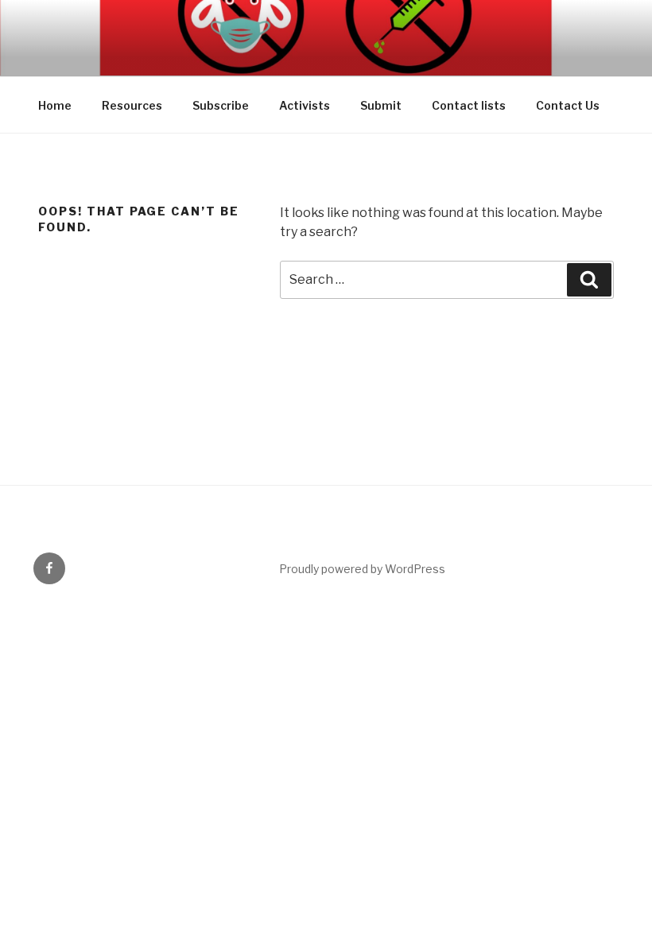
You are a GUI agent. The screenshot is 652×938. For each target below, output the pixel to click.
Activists (304, 105)
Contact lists (469, 105)
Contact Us (568, 105)
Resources (132, 105)
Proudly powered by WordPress (362, 569)
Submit (381, 105)
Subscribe (220, 105)
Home (55, 105)
